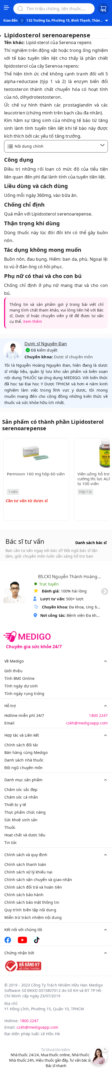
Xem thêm (32, 321)
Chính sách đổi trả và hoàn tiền (33, 887)
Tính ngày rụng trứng (24, 693)
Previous (8, 592)
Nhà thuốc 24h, (22, 1060)
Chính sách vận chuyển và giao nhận (38, 879)
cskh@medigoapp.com (87, 723)
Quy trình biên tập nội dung (30, 909)
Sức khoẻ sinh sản (21, 819)
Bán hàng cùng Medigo (26, 752)
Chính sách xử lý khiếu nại (28, 872)
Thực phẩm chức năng (25, 812)
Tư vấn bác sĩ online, (86, 1060)
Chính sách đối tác (21, 744)
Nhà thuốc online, (86, 1054)
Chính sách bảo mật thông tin (31, 902)
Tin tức (10, 842)
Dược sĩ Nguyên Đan (45, 344)
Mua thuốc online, (56, 1054)
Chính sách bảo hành (23, 894)
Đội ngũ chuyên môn (23, 767)
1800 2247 (98, 715)
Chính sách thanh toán (25, 864)
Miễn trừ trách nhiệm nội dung (33, 917)
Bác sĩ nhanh (56, 1065)
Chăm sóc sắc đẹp (21, 789)
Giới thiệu (13, 670)
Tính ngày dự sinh (21, 685)
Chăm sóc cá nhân (21, 797)
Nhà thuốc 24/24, (25, 1054)
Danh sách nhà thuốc (23, 760)
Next (105, 592)
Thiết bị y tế (15, 804)
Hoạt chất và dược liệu (24, 834)
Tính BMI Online (19, 678)
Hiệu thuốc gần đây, (52, 1060)
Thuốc (9, 827)
